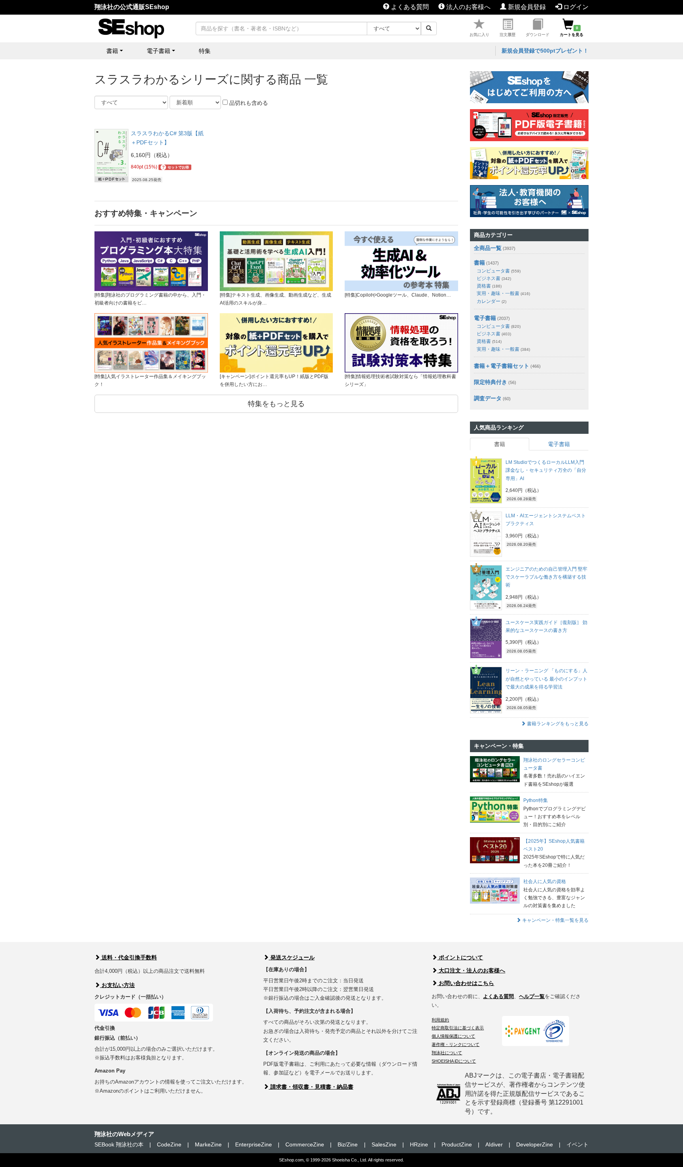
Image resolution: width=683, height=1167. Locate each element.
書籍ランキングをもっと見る (557, 723)
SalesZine (384, 1144)
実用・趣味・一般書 (503, 293)
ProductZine (456, 1144)
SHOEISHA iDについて (454, 1061)
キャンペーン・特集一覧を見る (555, 920)
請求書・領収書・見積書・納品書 (311, 1087)
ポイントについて (460, 957)
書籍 (479, 262)
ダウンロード (537, 34)
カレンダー (491, 301)
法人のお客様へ (468, 7)
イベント (577, 1144)
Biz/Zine (348, 1144)
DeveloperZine (534, 1144)
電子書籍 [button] (158, 50)
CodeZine (169, 1144)
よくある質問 (409, 7)
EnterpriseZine (253, 1144)
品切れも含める (248, 103)
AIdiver (494, 1144)
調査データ (488, 398)
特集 (205, 50)
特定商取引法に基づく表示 (458, 1027)
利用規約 (440, 1020)
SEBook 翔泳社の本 (118, 1144)
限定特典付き (490, 382)
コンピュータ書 (499, 271)
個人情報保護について (453, 1036)
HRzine (419, 1144)
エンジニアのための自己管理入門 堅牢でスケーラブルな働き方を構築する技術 (546, 577)
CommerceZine (304, 1144)
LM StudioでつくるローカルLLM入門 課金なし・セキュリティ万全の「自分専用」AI (546, 470)
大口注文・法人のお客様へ (471, 970)
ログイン (575, 7)
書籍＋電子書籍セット (501, 366)
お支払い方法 (117, 985)
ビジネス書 (494, 278)
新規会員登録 (526, 7)
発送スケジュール (292, 957)
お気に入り (479, 34)
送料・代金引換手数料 (128, 957)
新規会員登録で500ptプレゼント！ (545, 50)
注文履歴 (507, 34)
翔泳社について (447, 1052)
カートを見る (571, 31)
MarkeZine (208, 1144)
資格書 (489, 286)
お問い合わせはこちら (465, 983)
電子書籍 (485, 318)
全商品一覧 (488, 248)
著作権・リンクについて (455, 1044)
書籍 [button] (112, 50)
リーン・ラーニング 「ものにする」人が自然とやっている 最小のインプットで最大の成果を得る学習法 (546, 679)
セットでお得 (175, 167)
